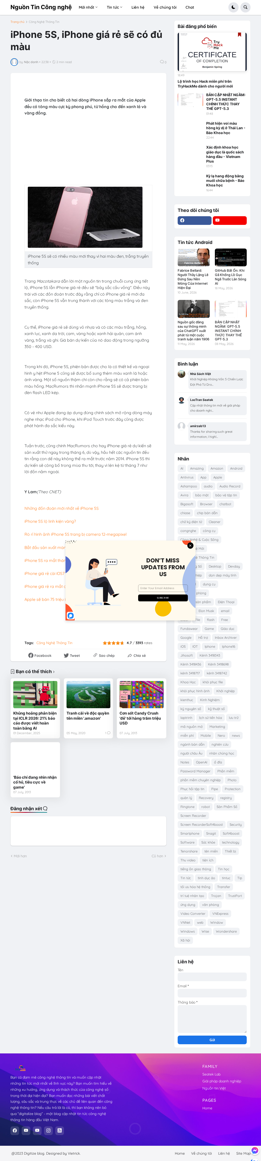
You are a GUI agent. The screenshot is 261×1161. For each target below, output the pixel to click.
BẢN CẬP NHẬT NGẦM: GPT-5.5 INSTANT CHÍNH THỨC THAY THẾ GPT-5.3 (225, 102)
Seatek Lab (211, 1074)
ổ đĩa (218, 762)
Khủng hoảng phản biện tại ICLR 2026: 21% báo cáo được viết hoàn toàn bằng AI (35, 721)
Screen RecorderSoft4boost (201, 824)
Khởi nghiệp (225, 691)
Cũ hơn (157, 856)
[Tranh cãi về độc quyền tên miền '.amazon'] (89, 694)
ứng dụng (187, 905)
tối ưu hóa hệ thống (195, 887)
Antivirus (186, 477)
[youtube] (230, 220)
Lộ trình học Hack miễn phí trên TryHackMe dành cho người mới (205, 83)
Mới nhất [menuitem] (86, 7)
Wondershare (226, 931)
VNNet (185, 922)
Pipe (214, 789)
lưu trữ (233, 718)
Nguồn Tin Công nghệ (41, 7)
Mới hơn (20, 856)
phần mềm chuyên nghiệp (200, 780)
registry (226, 798)
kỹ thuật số (216, 709)
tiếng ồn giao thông (195, 869)
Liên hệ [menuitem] (138, 7)
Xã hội (185, 940)
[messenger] (254, 1150)
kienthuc (186, 700)
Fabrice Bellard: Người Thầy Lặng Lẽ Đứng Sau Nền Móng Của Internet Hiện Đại (193, 279)
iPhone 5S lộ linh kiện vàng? (50, 521)
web (200, 922)
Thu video (187, 860)
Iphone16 (228, 646)
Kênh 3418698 (218, 664)
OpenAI (201, 762)
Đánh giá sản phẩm (195, 602)
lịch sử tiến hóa (210, 718)
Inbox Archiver (226, 637)
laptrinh (186, 718)
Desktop (215, 566)
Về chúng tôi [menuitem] (165, 7)
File (197, 620)
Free (224, 620)
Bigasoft (186, 504)
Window (216, 922)
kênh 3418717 (190, 673)
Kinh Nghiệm (210, 700)
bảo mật (201, 495)
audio (208, 486)
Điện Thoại (226, 602)
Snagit (211, 833)
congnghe (188, 531)
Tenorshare (189, 851)
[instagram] (48, 1130)
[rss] (59, 1130)
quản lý (186, 798)
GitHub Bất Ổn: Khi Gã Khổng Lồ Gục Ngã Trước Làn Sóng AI (230, 276)
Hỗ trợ (203, 637)
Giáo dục (227, 629)
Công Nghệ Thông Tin (44, 21)
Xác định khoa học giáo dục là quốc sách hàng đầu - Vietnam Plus (225, 154)
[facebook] (195, 220)
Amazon (217, 468)
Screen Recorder (193, 816)
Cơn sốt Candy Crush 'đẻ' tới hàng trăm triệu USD (140, 718)
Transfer (223, 887)
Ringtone (187, 807)
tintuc (226, 878)
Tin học (223, 869)
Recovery (206, 798)
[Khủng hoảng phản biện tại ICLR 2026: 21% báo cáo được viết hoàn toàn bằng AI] (35, 694)
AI (181, 468)
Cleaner (214, 522)
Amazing (197, 468)
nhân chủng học (221, 753)
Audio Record (229, 486)
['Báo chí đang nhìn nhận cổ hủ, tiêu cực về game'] (35, 758)
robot (205, 807)
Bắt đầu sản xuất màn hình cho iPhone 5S (63, 547)
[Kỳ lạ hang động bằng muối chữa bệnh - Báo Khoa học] (190, 181)
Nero (221, 735)
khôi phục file (213, 682)
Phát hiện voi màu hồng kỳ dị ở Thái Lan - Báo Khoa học (225, 128)
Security (236, 824)
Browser (206, 504)
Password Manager (195, 771)
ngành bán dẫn (192, 744)
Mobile (206, 735)
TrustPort (235, 896)
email (225, 611)
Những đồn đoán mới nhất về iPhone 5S (61, 508)
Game (209, 629)
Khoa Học (188, 682)
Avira (184, 495)
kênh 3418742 (217, 673)
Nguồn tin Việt (214, 1088)
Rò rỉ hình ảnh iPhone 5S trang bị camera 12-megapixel (75, 534)
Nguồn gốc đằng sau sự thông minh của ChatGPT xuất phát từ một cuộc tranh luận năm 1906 (193, 330)
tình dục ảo (206, 878)
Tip (239, 878)
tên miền (211, 851)
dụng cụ (209, 584)
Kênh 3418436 (190, 664)
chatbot (225, 504)
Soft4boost (231, 833)
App (203, 477)
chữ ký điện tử (191, 522)
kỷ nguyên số (190, 709)
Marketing (217, 726)
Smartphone (189, 833)
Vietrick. (74, 1153)
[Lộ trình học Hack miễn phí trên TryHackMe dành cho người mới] (212, 52)
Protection (233, 789)
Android (236, 468)
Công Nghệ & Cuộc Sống (199, 540)
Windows (187, 931)
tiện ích (207, 860)
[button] (233, 7)
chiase (185, 513)
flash (210, 620)
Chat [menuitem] (190, 7)
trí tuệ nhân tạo (192, 896)
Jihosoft (186, 655)
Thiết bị (230, 851)
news (236, 735)
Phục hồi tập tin (192, 789)
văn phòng (210, 905)
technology (230, 842)
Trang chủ (17, 21)
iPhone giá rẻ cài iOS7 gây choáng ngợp (61, 573)
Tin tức (185, 878)
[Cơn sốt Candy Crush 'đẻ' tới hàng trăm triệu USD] (142, 694)
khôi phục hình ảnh (195, 691)
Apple (217, 477)
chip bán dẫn (207, 513)
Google (185, 637)
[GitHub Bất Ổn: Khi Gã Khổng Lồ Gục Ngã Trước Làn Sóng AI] (231, 257)
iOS (183, 646)
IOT (195, 646)
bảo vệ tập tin (226, 495)
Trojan (216, 896)
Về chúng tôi (201, 1153)
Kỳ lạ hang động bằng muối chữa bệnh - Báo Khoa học (225, 180)
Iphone (210, 646)
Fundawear (189, 629)
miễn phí (187, 735)
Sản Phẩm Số (227, 807)
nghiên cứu (220, 744)
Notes (184, 762)
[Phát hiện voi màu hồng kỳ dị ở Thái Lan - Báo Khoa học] (190, 128)
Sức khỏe (208, 842)
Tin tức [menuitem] (113, 7)
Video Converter (192, 913)
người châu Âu (191, 753)
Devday (234, 566)
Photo (232, 780)
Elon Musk (206, 611)
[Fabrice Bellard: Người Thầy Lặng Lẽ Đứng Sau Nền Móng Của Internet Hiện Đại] (194, 257)
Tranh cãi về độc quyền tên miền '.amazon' (88, 716)
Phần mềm (225, 771)
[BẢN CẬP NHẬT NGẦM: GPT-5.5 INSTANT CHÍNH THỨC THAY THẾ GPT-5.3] (190, 100)
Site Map (243, 1153)
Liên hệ (224, 1153)
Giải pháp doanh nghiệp (221, 1081)
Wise (205, 931)
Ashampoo (188, 486)
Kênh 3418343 (210, 655)
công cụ (209, 531)
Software (187, 842)
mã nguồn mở (191, 726)
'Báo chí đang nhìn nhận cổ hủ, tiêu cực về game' (35, 782)
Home (207, 1108)
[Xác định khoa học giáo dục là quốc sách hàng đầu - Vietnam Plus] (190, 152)
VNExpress (220, 913)
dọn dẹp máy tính (222, 575)
